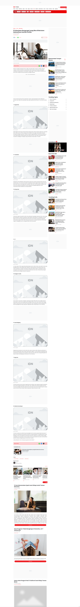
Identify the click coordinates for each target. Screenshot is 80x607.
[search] (59, 7)
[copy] (46, 66)
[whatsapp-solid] (39, 66)
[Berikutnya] (47, 510)
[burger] (66, 8)
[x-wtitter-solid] (43, 66)
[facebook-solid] (41, 66)
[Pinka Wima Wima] (14, 463)
